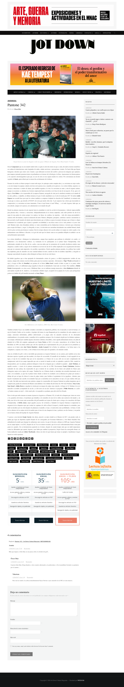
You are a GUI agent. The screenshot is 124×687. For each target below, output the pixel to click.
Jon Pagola (95, 208)
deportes (43, 448)
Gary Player (70, 448)
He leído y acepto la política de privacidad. (99, 423)
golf (10, 451)
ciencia (54, 445)
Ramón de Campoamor (70, 455)
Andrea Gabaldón (97, 195)
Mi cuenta (43, 33)
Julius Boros (13, 455)
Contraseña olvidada (91, 248)
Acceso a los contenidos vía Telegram (96, 432)
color (72, 445)
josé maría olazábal (48, 451)
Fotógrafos (63, 33)
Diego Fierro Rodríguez (99, 124)
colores (11, 448)
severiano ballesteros (54, 458)
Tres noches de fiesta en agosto (96, 192)
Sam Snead (26, 458)
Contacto (88, 33)
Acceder (35, 33)
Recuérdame (90, 237)
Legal (97, 33)
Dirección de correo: (91, 414)
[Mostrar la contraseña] (112, 233)
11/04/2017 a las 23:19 (17, 562)
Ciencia (30, 92)
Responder (27, 548)
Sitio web (13, 637)
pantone (55, 455)
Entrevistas (68, 92)
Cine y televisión (44, 92)
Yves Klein (50, 461)
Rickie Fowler (13, 458)
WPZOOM (81, 680)
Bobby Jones (43, 445)
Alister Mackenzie (14, 445)
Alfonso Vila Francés (98, 156)
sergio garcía (38, 458)
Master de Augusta (42, 455)
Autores (54, 33)
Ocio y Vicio (87, 92)
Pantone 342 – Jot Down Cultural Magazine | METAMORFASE (33, 541)
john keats (33, 451)
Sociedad (107, 92)
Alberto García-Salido (98, 113)
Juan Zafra (95, 177)
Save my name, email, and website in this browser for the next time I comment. (32, 646)
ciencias (63, 445)
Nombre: (88, 405)
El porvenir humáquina (93, 174)
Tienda (71, 33)
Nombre (12, 619)
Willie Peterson (38, 461)
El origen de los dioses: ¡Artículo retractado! (100, 183)
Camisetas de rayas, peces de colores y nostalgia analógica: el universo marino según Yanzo (98, 204)
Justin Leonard (27, 455)
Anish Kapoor (29, 445)
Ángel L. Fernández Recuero (100, 147)
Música (77, 92)
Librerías (79, 33)
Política (99, 92)
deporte (33, 448)
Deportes (58, 92)
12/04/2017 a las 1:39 (19, 577)
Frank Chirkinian (56, 448)
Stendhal (68, 458)
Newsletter (107, 33)
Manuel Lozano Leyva (98, 186)
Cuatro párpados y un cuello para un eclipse (100, 110)
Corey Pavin (22, 448)
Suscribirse (20, 520)
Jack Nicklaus (21, 451)
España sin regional (92, 153)
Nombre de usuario (91, 222)
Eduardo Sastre (96, 136)
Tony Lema (25, 461)
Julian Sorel (62, 451)
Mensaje (12, 601)
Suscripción (26, 33)
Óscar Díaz (17, 109)
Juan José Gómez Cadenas (99, 167)
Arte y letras (19, 92)
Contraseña (89, 230)
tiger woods (13, 461)
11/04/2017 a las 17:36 (15, 548)
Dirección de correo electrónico (19, 628)
